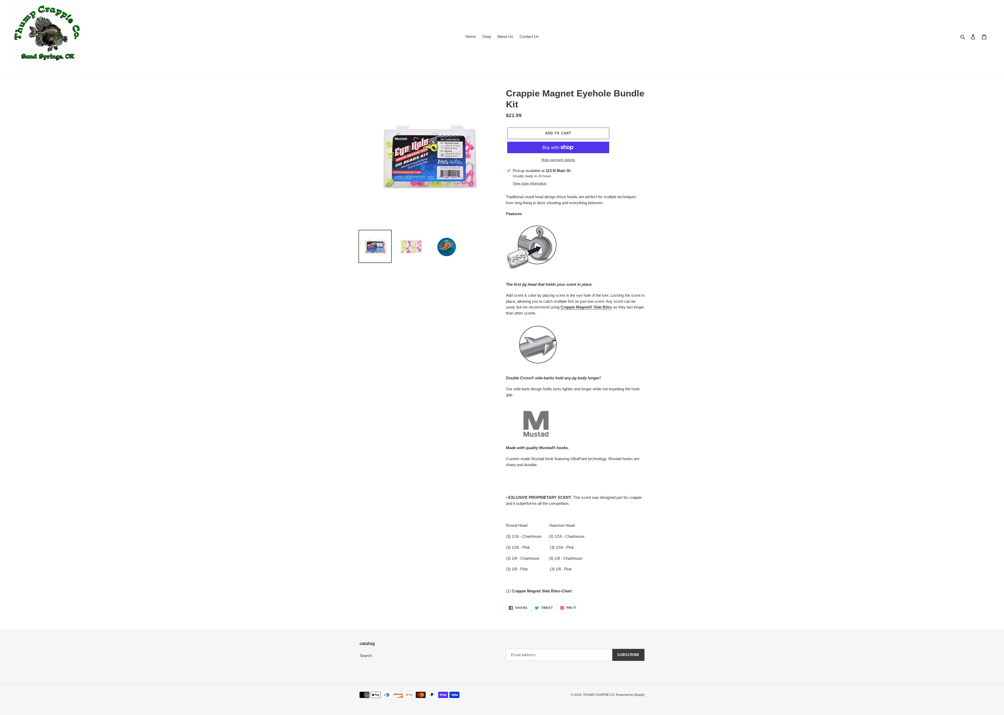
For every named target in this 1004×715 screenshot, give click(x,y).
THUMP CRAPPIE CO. (599, 695)
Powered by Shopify (630, 695)
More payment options (558, 160)
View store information (529, 183)
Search (366, 655)
